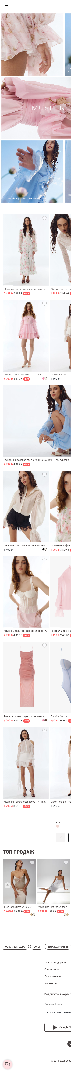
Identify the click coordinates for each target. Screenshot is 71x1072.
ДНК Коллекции (58, 946)
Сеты (37, 946)
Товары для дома (15, 946)
